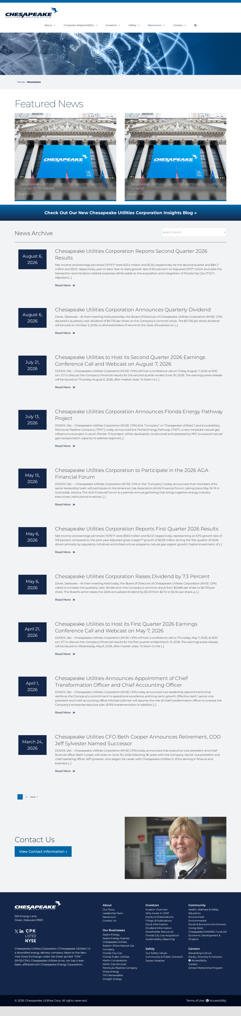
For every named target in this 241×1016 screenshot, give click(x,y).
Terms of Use (195, 1000)
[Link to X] (17, 938)
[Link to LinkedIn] (21, 938)
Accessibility (217, 1000)
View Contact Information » (43, 851)
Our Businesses (114, 930)
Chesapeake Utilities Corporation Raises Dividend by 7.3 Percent (132, 576)
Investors (152, 905)
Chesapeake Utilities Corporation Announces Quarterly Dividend (133, 310)
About (107, 905)
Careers (194, 948)
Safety (150, 948)
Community (197, 905)
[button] (195, 25)
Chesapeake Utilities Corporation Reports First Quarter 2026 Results (136, 529)
